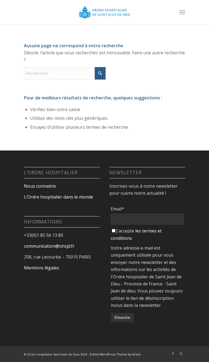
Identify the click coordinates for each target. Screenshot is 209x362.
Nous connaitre (40, 186)
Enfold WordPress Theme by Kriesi (115, 354)
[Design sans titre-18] (104, 12)
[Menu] (182, 12)
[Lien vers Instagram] (181, 354)
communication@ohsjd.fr (49, 246)
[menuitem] (182, 12)
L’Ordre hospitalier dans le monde (58, 197)
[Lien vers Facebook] (173, 354)
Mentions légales (41, 268)
